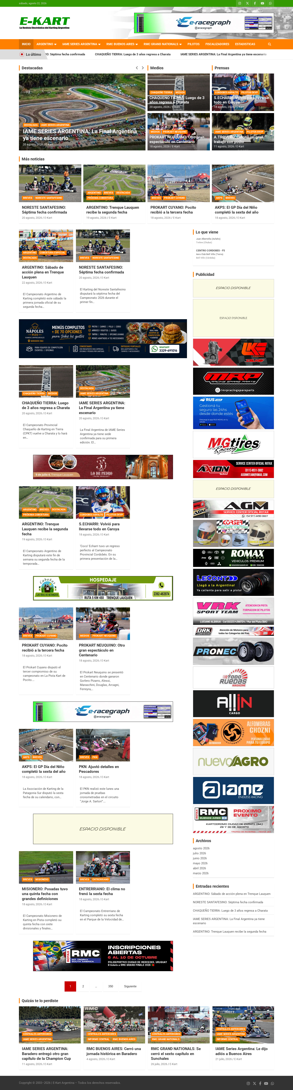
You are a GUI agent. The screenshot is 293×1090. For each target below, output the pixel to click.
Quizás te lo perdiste (40, 1000)
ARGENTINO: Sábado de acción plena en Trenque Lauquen (43, 272)
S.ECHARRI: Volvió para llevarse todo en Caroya (241, 100)
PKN (94, 757)
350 (110, 986)
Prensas (222, 68)
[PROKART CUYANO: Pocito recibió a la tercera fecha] (46, 623)
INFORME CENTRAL (98, 1039)
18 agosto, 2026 (159, 146)
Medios (156, 68)
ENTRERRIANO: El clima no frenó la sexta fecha (102, 891)
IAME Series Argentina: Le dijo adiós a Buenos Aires (241, 1051)
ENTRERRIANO (100, 879)
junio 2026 (200, 858)
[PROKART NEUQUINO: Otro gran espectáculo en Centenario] (103, 623)
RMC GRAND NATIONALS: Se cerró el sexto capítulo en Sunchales (176, 1053)
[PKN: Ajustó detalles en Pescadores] (103, 745)
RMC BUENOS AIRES (120, 44)
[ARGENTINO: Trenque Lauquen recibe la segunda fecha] (46, 502)
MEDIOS (180, 92)
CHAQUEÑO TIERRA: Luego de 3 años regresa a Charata (75, 54)
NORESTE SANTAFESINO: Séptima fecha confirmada (44, 210)
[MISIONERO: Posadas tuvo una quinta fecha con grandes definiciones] (46, 867)
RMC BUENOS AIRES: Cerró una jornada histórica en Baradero (114, 1051)
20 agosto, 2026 (159, 106)
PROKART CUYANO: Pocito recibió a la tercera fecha (173, 210)
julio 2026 (199, 853)
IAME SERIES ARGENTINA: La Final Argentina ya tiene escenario (166, 54)
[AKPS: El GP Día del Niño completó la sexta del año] (46, 745)
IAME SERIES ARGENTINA (79, 44)
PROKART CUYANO (174, 198)
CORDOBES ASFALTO (226, 92)
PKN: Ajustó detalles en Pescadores (99, 769)
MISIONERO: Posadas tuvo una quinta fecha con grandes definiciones (45, 894)
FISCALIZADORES (217, 44)
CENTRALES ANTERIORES (37, 1034)
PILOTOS (194, 44)
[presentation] (137, 68)
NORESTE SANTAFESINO (48, 198)
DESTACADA (60, 125)
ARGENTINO (44, 44)
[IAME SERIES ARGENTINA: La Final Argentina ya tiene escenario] (103, 381)
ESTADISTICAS (245, 44)
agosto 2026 (201, 848)
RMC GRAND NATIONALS (161, 44)
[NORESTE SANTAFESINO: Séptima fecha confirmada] (103, 245)
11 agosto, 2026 (224, 146)
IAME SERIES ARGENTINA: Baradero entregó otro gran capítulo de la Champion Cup (46, 1053)
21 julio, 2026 (223, 1059)
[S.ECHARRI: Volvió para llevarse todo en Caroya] (103, 502)
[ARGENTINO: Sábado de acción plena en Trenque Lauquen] (46, 245)
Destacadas (32, 68)
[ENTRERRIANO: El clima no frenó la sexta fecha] (103, 867)
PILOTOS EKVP (249, 92)
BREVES (45, 125)
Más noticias (33, 159)
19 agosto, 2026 (33, 144)
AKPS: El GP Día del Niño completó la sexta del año (237, 210)
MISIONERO (41, 879)
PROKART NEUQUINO (174, 131)
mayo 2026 (200, 863)
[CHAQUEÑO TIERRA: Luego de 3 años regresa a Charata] (46, 381)
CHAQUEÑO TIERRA (161, 92)
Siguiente (130, 986)
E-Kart (49, 144)
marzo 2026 (200, 873)
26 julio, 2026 (159, 1064)
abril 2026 (199, 868)
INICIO (26, 44)
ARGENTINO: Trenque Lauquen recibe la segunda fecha (256, 54)
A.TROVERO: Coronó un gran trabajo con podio (238, 139)
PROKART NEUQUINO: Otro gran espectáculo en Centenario (176, 139)
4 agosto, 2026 (96, 1059)
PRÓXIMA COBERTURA (82, 125)
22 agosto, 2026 (32, 282)
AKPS (219, 198)
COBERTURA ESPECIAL (52, 252)
